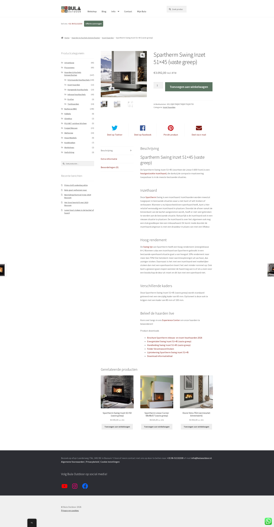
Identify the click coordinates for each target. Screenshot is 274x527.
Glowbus (68, 118)
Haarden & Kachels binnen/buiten (86, 37)
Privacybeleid (92, 461)
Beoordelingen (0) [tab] (109, 167)
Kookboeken (69, 142)
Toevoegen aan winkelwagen (189, 87)
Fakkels (67, 113)
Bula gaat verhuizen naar (75, 190)
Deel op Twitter (114, 134)
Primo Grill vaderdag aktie (76, 185)
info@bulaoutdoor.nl (201, 458)
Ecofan (71, 99)
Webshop (92, 11)
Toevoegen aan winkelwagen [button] (117, 426)
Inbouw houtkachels (77, 94)
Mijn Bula (141, 11)
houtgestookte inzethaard (153, 173)
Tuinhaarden (73, 104)
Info (113, 11)
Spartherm (151, 197)
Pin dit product (171, 134)
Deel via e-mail (199, 134)
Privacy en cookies (70, 510)
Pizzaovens (69, 67)
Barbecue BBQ (70, 109)
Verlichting (69, 152)
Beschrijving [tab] (107, 150)
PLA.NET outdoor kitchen (75, 123)
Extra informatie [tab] (109, 158)
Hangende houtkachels (78, 89)
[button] (142, 55)
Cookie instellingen (110, 461)
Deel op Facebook (142, 134)
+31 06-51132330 (75, 23)
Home (67, 37)
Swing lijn (148, 246)
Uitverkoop (69, 62)
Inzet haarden (108, 37)
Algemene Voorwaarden (72, 461)
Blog (104, 11)
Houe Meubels (70, 137)
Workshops (69, 147)
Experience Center (171, 320)
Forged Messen (70, 128)
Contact (128, 11)
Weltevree (68, 133)
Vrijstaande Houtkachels (79, 80)
